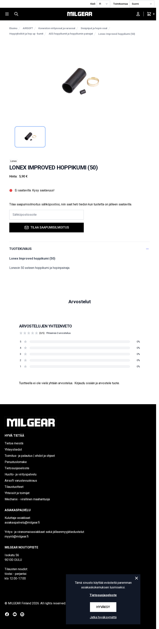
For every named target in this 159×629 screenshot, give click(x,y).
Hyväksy (103, 607)
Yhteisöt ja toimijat (17, 493)
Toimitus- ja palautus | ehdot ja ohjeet (30, 456)
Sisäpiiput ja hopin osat (94, 28)
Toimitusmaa (120, 3)
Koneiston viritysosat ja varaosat (56, 28)
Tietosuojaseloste (17, 468)
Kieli (92, 3)
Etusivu (13, 28)
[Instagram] (22, 614)
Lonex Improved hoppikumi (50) (116, 33)
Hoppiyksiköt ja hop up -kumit (26, 33)
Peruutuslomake (16, 462)
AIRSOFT (28, 28)
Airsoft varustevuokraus (21, 480)
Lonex (13, 161)
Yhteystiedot (13, 449)
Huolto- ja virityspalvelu (20, 474)
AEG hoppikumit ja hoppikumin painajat (71, 33)
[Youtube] (14, 614)
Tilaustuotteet (14, 487)
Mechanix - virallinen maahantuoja (27, 499)
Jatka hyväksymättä (103, 617)
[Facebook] (7, 614)
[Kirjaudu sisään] (138, 14)
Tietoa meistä (14, 443)
